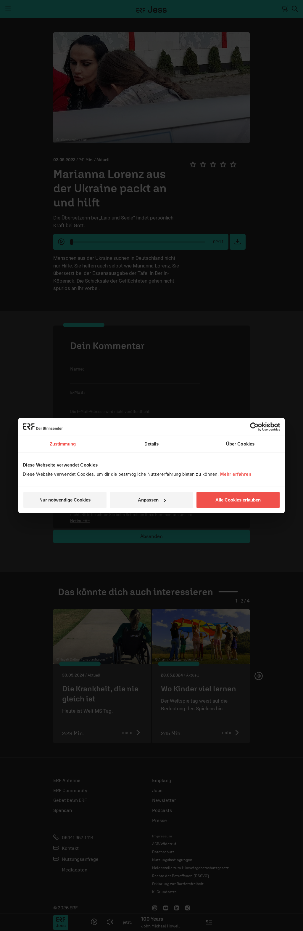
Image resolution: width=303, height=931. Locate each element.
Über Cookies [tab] (240, 443)
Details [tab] (151, 443)
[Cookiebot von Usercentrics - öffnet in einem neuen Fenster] (254, 426)
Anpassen (148, 499)
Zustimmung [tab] (63, 443)
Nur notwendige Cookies (65, 499)
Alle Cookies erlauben (238, 499)
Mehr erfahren (236, 474)
